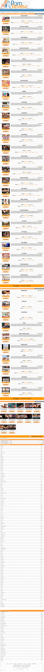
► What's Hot (8, 12)
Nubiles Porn (24, 123)
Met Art (24, 58)
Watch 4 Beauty (24, 199)
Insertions (2, 527)
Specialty (2, 580)
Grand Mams (24, 312)
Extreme (23, 227)
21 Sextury (24, 69)
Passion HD (2, 638)
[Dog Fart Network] (6, 214)
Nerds (1, 545)
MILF (28, 249)
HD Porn (28, 33)
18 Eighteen (2, 612)
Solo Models (37, 22)
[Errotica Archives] (6, 182)
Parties (2, 553)
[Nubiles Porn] (6, 128)
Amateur (23, 98)
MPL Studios (24, 188)
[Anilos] (6, 360)
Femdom (2, 494)
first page (16, 286)
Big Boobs (17, 44)
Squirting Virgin (3, 649)
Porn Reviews (5, 438)
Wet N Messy (3, 605)
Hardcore (24, 33)
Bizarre (2, 462)
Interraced (24, 301)
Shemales (2, 569)
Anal (14, 33)
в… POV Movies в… (12, 430)
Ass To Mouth (3, 452)
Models (25, 663)
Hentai (2, 520)
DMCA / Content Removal (26, 665)
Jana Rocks (2, 631)
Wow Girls (2, 656)
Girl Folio (2, 630)
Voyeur (2, 602)
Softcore (32, 22)
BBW (1, 455)
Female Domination (4, 492)
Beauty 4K (24, 387)
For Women (2, 502)
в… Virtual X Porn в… (37, 409)
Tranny (2, 591)
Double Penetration (3, 481)
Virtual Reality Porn (4, 599)
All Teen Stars (3, 613)
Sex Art (24, 145)
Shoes (2, 570)
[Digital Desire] (6, 295)
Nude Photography (23, 22)
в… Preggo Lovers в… (4, 430)
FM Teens (2, 627)
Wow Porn (2, 657)
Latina (1, 531)
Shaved (31, 227)
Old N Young (29, 340)
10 (30, 286)
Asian (1, 451)
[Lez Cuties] (6, 258)
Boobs (2, 466)
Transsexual (2, 592)
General (24, 76)
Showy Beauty (24, 37)
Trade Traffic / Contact (16, 665)
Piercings (2, 556)
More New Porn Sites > (37, 436)
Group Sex (23, 87)
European (23, 65)
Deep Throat (2, 480)
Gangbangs (2, 505)
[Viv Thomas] (6, 236)
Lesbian (28, 260)
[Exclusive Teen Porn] (6, 52)
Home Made (2, 523)
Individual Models (3, 526)
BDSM (2, 456)
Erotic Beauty (3, 621)
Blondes (2, 463)
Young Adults (26, 23)
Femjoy (24, 166)
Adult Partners (20, 663)
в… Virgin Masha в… (12, 409)
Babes (17, 65)
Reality (31, 249)
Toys (1, 588)
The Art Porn (3, 653)
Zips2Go (2, 660)
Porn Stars (31, 329)
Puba (24, 322)
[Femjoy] (6, 171)
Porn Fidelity (24, 242)
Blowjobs (19, 87)
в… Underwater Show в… (20, 409)
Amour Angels (24, 15)
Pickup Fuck (24, 366)
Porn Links (29, 663)
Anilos (24, 355)
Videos (41, 22)
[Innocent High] (6, 160)
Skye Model (2, 648)
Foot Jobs (2, 501)
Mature (31, 362)
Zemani (2, 659)
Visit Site (6, 23)
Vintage (2, 598)
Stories (2, 584)
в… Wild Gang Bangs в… (29, 409)
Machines (2, 537)
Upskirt (2, 595)
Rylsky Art (2, 641)
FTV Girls (2, 628)
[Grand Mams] (6, 316)
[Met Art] (6, 63)
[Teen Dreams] (6, 139)
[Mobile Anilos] (6, 349)
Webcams (2, 603)
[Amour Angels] (6, 20)
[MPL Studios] (6, 193)
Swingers (34, 249)
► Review (2, 12)
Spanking (2, 578)
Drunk (1, 483)
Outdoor (2, 551)
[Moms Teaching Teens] (6, 338)
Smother (2, 574)
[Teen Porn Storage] (6, 31)
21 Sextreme (24, 112)
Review (11, 663)
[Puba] (6, 327)
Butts (1, 470)
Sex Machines (3, 566)
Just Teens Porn (24, 80)
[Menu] (42, 10)
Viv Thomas (24, 231)
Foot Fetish (2, 499)
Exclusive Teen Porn (24, 48)
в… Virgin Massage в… (4, 409)
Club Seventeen (24, 274)
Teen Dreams (24, 134)
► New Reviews (23, 12)
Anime (2, 449)
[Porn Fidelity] (6, 247)
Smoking (2, 573)
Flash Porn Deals (3, 498)
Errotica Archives (24, 177)
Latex (1, 530)
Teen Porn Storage (24, 26)
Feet (1, 491)
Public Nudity (3, 562)
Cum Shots (2, 477)
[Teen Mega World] (6, 268)
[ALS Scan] (6, 225)
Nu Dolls (2, 635)
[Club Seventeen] (6, 279)
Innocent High (24, 156)
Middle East (2, 541)
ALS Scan (24, 220)
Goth (1, 512)
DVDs (1, 484)
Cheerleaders (3, 473)
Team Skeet (24, 102)
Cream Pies (2, 476)
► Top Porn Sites (31, 12)
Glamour (18, 22)
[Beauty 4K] (6, 392)
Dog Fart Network (24, 210)
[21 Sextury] (6, 74)
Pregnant (2, 560)
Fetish (2, 495)
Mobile (28, 351)
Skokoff (2, 646)
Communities (3, 474)
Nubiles (24, 91)
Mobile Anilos (24, 344)
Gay (1, 506)
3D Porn (2, 445)
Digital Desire (24, 290)
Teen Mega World (24, 264)
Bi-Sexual (2, 458)
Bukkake (2, 469)
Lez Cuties (24, 253)
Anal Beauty (24, 376)
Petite (1, 555)
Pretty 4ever (2, 639)
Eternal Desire (3, 624)
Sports (2, 581)
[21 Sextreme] (6, 117)
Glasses (2, 510)
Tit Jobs (2, 587)
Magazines (29, 206)
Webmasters (34, 663)
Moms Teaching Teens (24, 333)
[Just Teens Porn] (6, 85)
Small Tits (28, 22)
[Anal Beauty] (6, 381)
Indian (1, 524)
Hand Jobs (20, 33)
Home (1, 438)
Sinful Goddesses (3, 645)
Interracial (30, 308)
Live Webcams (3, 535)
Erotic (15, 22)
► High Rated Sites (16, 12)
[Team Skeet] (6, 106)
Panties (2, 552)
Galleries (15, 663)
